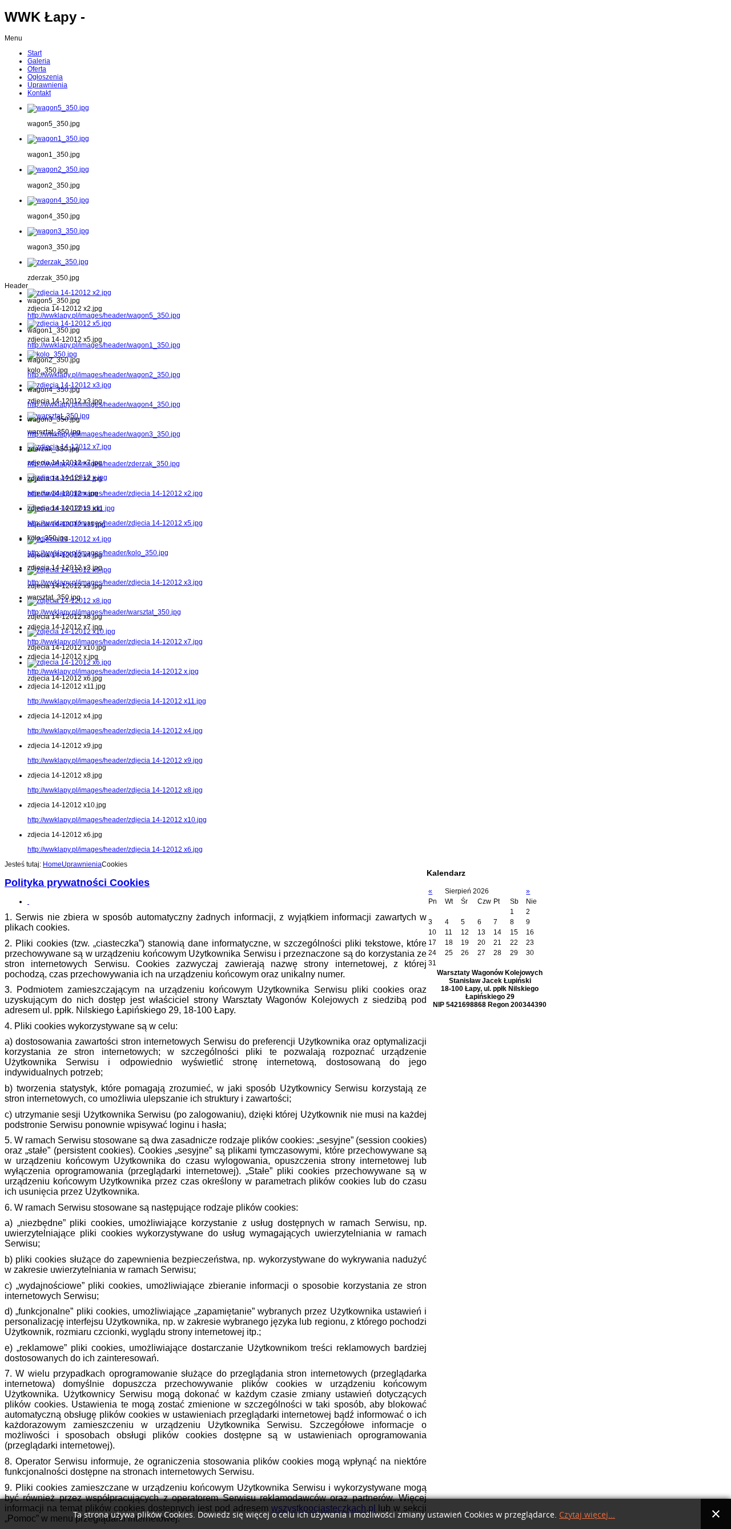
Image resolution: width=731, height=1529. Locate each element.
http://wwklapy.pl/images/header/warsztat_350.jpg (104, 612)
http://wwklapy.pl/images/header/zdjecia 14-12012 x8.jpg (115, 790)
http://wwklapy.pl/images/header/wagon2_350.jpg (103, 375)
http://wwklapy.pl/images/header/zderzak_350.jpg (103, 464)
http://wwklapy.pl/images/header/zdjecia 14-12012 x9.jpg (115, 760)
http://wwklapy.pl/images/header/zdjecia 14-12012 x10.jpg (117, 820)
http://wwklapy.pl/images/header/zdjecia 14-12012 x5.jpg (115, 523)
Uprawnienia (82, 864)
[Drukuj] (28, 901)
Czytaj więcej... (587, 1515)
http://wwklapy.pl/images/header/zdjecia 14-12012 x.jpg (113, 671)
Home (52, 864)
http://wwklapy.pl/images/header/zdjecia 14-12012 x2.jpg (115, 493)
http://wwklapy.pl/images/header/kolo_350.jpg (97, 553)
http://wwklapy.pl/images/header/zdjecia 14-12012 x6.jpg (115, 850)
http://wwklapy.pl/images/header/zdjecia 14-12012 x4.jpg (115, 731)
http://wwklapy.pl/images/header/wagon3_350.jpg (103, 434)
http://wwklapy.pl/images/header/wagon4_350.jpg (103, 404)
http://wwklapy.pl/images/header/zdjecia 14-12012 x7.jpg (115, 642)
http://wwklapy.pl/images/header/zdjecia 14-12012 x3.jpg (115, 582)
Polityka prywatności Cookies (77, 882)
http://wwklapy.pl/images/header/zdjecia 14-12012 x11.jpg (116, 701)
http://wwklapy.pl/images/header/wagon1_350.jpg (103, 345)
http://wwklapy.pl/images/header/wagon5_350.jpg (103, 315)
